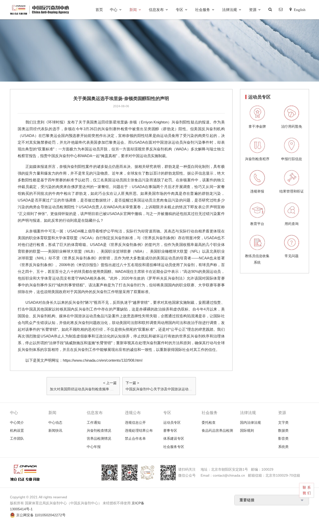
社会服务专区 (173, 447)
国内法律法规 (250, 422)
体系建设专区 (173, 438)
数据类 (283, 430)
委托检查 (209, 422)
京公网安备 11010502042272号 (41, 515)
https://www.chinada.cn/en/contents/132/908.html (102, 360)
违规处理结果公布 (139, 430)
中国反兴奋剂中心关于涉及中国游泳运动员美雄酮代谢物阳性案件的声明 (181, 389)
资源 (252, 9)
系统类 (283, 447)
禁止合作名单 (135, 438)
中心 (113, 9)
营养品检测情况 (99, 438)
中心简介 (17, 422)
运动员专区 (172, 422)
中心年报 (94, 447)
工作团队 (17, 438)
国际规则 (247, 430)
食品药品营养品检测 (217, 430)
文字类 (283, 422)
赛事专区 (170, 430)
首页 (99, 9)
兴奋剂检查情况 (99, 430)
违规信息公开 (135, 422)
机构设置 (17, 430)
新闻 (133, 9)
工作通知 (94, 422)
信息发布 (156, 9)
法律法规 (229, 9)
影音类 (283, 438)
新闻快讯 (55, 430)
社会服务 (202, 9)
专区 (179, 9)
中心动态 (55, 422)
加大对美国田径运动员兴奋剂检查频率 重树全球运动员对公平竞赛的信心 (106, 389)
